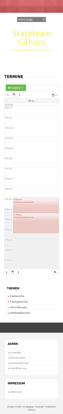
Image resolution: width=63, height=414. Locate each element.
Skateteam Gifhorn (31, 38)
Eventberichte (17, 296)
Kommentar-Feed (20, 363)
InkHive (29, 406)
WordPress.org (19, 368)
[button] (55, 272)
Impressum (16, 391)
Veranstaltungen (18, 307)
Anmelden (16, 352)
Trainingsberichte (19, 301)
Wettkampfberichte (20, 313)
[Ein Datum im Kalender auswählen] (13, 94)
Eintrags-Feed (18, 357)
